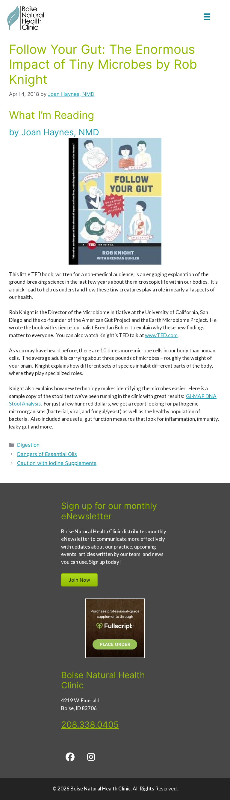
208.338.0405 (90, 724)
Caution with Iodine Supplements (56, 463)
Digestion (28, 445)
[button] (70, 757)
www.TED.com (161, 335)
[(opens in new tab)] (115, 656)
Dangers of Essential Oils (47, 454)
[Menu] (206, 16)
